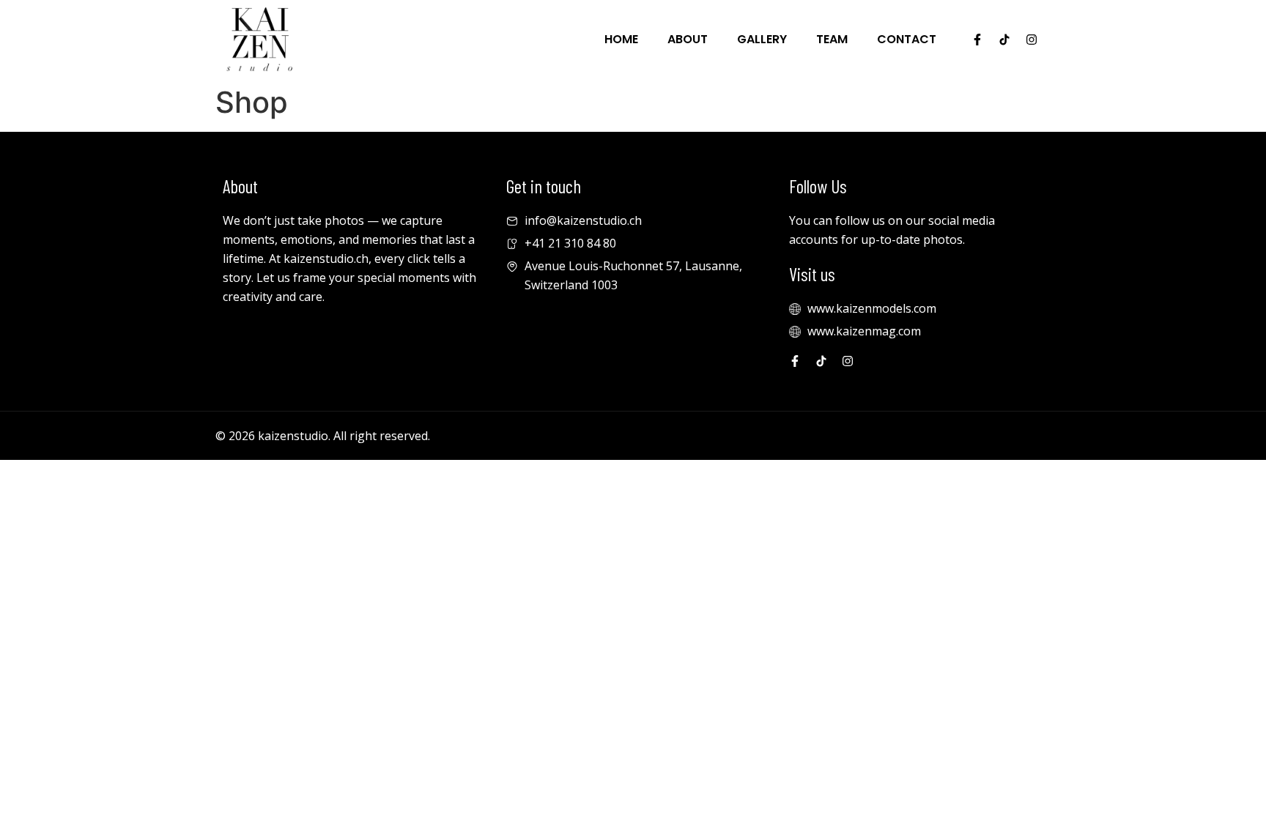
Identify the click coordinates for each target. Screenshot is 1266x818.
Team (832, 39)
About (687, 39)
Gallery (762, 39)
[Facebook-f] (977, 39)
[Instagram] (1031, 39)
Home (621, 39)
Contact (906, 39)
